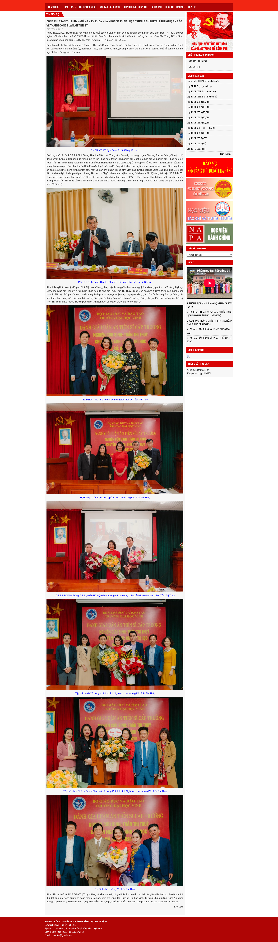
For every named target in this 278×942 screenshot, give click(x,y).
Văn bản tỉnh (194, 67)
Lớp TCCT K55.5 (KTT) (197, 138)
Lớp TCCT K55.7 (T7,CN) (198, 107)
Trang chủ (53, 7)
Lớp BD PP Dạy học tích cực (200, 86)
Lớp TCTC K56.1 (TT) (196, 148)
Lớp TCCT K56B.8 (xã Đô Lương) (202, 96)
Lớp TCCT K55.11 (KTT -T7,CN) (201, 128)
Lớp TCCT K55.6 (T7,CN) (198, 112)
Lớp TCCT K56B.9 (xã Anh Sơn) (201, 91)
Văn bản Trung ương (198, 60)
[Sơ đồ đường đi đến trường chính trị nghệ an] (188, 356)
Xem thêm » (226, 154)
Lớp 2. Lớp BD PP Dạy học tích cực (203, 81)
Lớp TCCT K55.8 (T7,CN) (198, 102)
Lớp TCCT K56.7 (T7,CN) (198, 117)
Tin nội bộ (53, 14)
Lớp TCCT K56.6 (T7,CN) (198, 122)
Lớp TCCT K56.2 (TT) (196, 143)
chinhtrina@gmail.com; (61, 935)
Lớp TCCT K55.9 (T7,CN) (198, 133)
